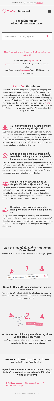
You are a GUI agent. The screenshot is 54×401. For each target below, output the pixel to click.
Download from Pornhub (15, 359)
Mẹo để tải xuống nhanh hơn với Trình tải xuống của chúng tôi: (27, 53)
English (40, 3)
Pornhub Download (33, 359)
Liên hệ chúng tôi (17, 386)
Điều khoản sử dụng (14, 383)
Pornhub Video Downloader (32, 362)
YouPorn (47, 103)
